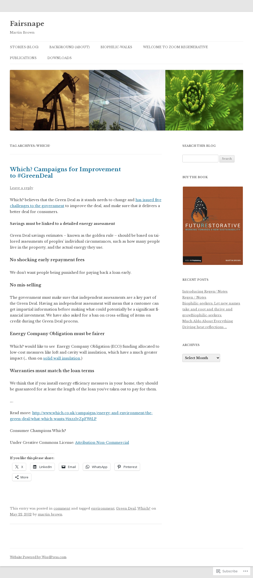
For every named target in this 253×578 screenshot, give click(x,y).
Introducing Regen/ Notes (205, 291)
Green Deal (126, 508)
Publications (23, 58)
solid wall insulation (61, 358)
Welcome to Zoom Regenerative (175, 47)
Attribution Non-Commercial (102, 442)
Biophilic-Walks (116, 47)
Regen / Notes (194, 297)
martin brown (50, 514)
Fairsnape (27, 24)
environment (102, 508)
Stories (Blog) (24, 47)
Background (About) (69, 47)
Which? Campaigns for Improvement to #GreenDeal (65, 172)
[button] (212, 225)
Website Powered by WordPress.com (38, 557)
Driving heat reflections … (204, 327)
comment (62, 508)
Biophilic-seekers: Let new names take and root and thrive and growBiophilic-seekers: (211, 309)
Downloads (59, 58)
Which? (143, 508)
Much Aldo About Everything (207, 321)
